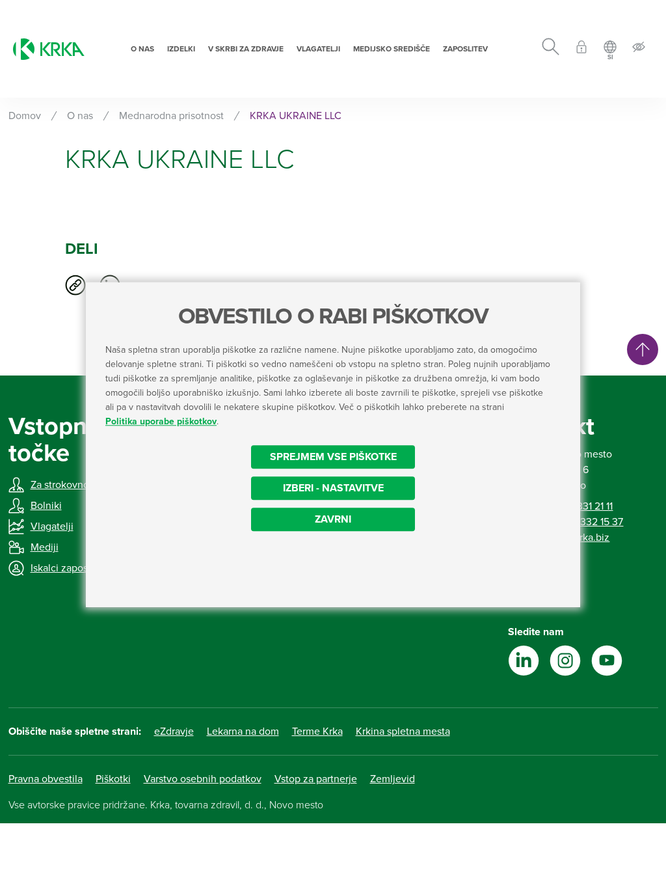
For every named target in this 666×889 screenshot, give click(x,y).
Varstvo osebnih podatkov (202, 779)
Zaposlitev (465, 48)
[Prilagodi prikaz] (638, 49)
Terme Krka (317, 731)
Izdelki (181, 48)
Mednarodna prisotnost (171, 115)
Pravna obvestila (45, 779)
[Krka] (49, 49)
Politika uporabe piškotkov (161, 421)
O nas (142, 48)
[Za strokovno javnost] (581, 49)
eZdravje (174, 731)
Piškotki (113, 779)
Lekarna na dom (243, 731)
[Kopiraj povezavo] (75, 285)
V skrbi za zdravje (246, 48)
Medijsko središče (391, 48)
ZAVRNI (333, 519)
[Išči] (550, 49)
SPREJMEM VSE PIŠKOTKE (333, 456)
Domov (24, 115)
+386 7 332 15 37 (585, 521)
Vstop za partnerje (315, 779)
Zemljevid (392, 779)
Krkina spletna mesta (403, 731)
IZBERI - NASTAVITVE (333, 488)
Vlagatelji (318, 48)
